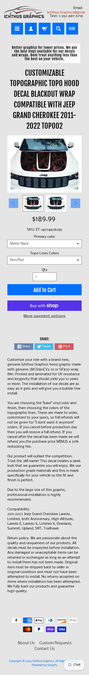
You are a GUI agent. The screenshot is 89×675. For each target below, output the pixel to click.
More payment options (44, 316)
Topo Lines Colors (44, 253)
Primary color (44, 237)
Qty (44, 270)
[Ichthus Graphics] (24, 12)
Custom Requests (55, 643)
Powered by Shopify (44, 665)
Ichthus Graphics (43, 661)
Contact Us (44, 649)
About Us (26, 643)
